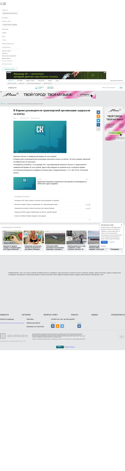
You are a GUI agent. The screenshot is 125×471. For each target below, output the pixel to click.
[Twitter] (98, 120)
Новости (3, 103)
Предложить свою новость (10, 13)
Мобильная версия (33, 323)
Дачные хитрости (48, 83)
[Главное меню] (4, 3)
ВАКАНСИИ (41, 80)
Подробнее (112, 242)
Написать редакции (7, 319)
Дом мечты (21, 83)
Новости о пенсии (12, 83)
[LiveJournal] (98, 125)
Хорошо (104, 242)
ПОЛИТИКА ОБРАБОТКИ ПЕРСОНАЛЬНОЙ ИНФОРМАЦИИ (12, 323)
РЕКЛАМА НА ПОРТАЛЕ (116, 80)
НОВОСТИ (10, 80)
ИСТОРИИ (19, 80)
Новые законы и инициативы (34, 83)
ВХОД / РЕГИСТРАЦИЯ (108, 87)
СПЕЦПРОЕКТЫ (118, 315)
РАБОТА (74, 315)
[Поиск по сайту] (1, 4)
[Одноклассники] (98, 116)
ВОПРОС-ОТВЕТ (30, 80)
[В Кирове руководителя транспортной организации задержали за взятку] (39, 137)
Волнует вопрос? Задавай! (10, 24)
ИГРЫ (57, 80)
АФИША (50, 80)
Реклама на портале (10, 69)
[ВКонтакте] (98, 112)
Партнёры (30, 319)
